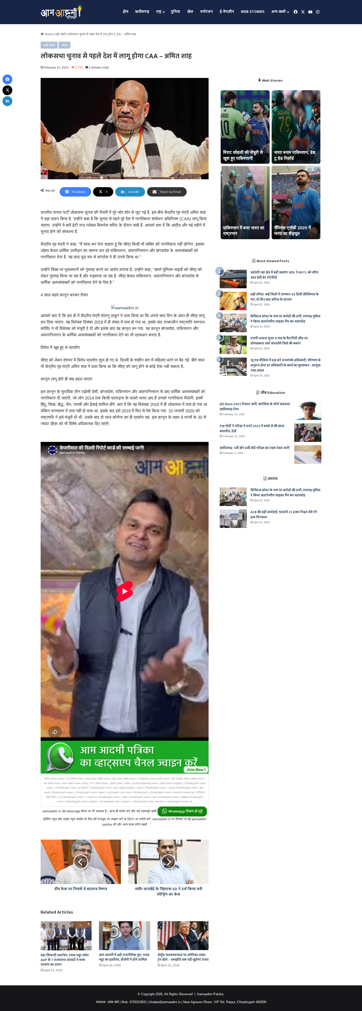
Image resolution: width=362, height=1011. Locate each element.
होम (125, 11)
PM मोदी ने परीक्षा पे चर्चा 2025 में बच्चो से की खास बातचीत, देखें (252, 428)
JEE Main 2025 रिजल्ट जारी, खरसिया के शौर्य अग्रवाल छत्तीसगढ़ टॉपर (255, 406)
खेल (190, 11)
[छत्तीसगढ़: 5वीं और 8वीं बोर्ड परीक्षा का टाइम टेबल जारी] (307, 454)
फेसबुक (102, 819)
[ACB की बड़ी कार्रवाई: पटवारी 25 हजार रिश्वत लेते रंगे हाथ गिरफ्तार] (233, 518)
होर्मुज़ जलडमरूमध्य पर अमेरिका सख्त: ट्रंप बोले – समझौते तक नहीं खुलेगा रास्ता (183, 957)
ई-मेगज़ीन (227, 11)
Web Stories (252, 11)
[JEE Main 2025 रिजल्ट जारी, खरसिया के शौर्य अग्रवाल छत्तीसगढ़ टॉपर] (307, 410)
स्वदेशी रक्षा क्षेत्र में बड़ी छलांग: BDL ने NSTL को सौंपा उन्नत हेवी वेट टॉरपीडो (284, 275)
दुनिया (175, 11)
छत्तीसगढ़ (142, 11)
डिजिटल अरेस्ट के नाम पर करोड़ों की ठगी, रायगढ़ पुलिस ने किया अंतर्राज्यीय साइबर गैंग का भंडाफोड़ (285, 318)
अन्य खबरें (278, 11)
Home (48, 34)
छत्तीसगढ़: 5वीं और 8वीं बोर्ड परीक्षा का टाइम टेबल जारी (254, 448)
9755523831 (138, 1002)
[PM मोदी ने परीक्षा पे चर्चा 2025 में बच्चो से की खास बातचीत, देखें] (307, 432)
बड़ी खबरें (60, 34)
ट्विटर (130, 819)
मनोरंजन (206, 11)
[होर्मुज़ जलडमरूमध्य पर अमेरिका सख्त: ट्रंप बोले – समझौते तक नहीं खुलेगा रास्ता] (183, 935)
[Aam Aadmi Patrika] (61, 12)
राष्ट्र (158, 11)
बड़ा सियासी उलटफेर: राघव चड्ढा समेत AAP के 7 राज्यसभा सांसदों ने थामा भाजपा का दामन (65, 959)
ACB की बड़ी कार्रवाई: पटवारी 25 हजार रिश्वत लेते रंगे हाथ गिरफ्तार (283, 514)
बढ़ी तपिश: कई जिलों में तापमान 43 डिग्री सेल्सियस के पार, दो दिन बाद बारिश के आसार (284, 296)
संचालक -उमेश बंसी (107, 1002)
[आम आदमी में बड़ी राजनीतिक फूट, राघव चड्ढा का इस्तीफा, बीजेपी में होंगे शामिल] (124, 935)
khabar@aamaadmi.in (165, 1002)
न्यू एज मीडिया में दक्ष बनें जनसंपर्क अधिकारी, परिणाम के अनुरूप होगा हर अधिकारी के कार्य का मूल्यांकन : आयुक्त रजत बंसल (285, 365)
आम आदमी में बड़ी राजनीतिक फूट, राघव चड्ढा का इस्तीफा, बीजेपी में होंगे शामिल (124, 957)
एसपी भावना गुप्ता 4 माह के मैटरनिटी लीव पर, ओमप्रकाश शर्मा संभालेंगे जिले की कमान (279, 340)
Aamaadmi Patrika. (210, 994)
